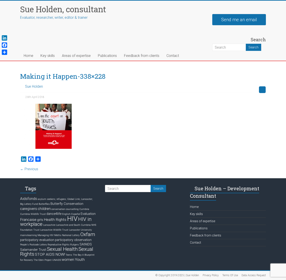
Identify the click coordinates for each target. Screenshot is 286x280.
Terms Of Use (230, 275)
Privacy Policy (211, 275)
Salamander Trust (33, 250)
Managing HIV (46, 235)
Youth (80, 259)
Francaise (28, 219)
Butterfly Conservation (66, 204)
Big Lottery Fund (29, 204)
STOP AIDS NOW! (50, 254)
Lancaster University (80, 229)
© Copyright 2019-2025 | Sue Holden (177, 275)
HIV (72, 218)
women (68, 259)
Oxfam (87, 234)
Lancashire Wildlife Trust (54, 229)
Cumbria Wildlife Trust (33, 214)
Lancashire (49, 225)
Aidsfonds (28, 198)
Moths (57, 235)
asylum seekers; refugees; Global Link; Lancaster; (65, 199)
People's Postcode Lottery (33, 244)
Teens (69, 254)
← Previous (29, 169)
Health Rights (55, 219)
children (44, 208)
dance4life (53, 214)
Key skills (47, 56)
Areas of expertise (76, 56)
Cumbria (84, 209)
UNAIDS (56, 260)
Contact (172, 56)
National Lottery (71, 235)
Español (75, 214)
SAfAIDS (86, 244)
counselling (72, 209)
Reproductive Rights (58, 244)
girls (40, 220)
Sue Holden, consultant (63, 9)
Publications (107, 56)
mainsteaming (28, 235)
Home (28, 56)
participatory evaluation (37, 240)
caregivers (28, 208)
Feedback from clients (141, 56)
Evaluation (88, 214)
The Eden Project (43, 260)
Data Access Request (254, 275)
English (66, 214)
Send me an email (239, 19)
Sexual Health (62, 249)
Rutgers (74, 244)
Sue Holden (34, 86)
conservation (58, 209)
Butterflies (44, 204)
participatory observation (73, 240)
